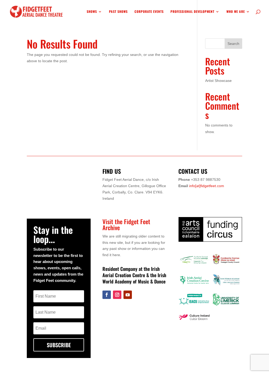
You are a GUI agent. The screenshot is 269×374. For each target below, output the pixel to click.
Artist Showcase (218, 80)
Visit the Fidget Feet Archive (126, 224)
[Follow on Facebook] (106, 295)
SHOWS (92, 12)
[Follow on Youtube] (127, 295)
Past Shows (118, 12)
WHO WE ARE (235, 12)
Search (233, 43)
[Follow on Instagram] (117, 295)
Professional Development (192, 12)
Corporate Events (149, 12)
